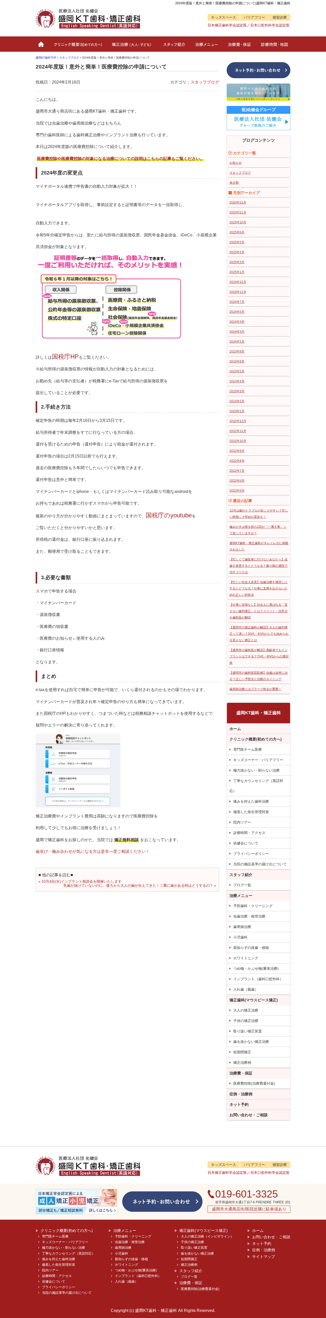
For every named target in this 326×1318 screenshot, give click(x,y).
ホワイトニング (245, 958)
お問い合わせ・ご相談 (248, 1115)
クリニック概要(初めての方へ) (77, 47)
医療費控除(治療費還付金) (254, 1083)
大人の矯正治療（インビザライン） (207, 1236)
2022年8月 (236, 461)
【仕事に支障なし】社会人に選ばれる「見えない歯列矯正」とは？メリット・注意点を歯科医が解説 (258, 611)
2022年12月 (237, 421)
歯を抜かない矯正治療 (251, 1042)
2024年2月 (236, 341)
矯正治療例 (242, 1062)
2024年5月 (236, 312)
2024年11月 (237, 292)
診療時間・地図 (273, 47)
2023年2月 (236, 401)
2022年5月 (236, 490)
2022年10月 (237, 441)
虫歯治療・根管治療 (249, 916)
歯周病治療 (242, 927)
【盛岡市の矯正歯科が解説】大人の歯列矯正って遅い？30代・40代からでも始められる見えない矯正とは (259, 634)
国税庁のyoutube (169, 515)
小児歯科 (240, 937)
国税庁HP (65, 356)
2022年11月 (237, 431)
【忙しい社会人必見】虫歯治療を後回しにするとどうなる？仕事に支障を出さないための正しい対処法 (258, 588)
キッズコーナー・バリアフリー (258, 760)
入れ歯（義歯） (245, 989)
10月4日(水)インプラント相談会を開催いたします (81, 881)
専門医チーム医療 (247, 749)
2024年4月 (236, 322)
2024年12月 (237, 282)
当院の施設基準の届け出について (260, 864)
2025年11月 (237, 212)
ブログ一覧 (242, 885)
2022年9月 (236, 451)
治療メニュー (206, 47)
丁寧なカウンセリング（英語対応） (256, 786)
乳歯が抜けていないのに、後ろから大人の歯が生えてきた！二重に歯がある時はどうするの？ (138, 885)
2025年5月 (236, 242)
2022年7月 (236, 471)
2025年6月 (236, 232)
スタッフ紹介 (173, 47)
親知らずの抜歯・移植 (251, 948)
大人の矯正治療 (245, 1010)
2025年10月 (237, 222)
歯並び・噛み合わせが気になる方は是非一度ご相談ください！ (93, 851)
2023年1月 (236, 411)
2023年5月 (236, 371)
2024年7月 (236, 302)
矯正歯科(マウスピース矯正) (253, 1000)
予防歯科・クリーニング (253, 906)
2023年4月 (236, 381)
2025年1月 (236, 272)
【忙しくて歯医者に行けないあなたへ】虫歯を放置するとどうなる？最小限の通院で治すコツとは (258, 566)
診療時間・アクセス (249, 833)
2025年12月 (237, 202)
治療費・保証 (239, 47)
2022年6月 (236, 480)
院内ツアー (242, 822)
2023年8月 (236, 361)
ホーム (41, 47)
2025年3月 (236, 262)
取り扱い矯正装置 (247, 1031)
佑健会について (245, 843)
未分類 (234, 182)
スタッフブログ (205, 82)
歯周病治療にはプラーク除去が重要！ (255, 689)
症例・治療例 (240, 1094)
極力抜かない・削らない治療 (256, 770)
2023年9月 (236, 351)
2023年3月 (236, 391)
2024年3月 (236, 331)
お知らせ (235, 163)
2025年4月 (236, 252)
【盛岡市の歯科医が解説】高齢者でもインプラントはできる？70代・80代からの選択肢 (259, 656)
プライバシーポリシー (251, 854)
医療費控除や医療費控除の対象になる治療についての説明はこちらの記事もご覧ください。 (120, 158)
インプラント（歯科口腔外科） (258, 979)
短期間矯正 (242, 1052)
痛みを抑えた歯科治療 (251, 801)
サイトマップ (263, 1256)
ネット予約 (239, 1104)
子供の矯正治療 (245, 1021)
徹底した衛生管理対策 (251, 812)
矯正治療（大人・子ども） (132, 47)
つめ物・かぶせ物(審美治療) (256, 968)
